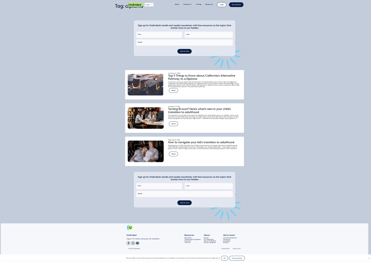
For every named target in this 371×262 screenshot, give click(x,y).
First (139, 34)
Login (222, 5)
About (177, 4)
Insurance (188, 241)
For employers (209, 239)
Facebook (226, 239)
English (148, 4)
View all (187, 242)
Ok (224, 258)
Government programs (193, 239)
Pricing (198, 4)
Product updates (210, 242)
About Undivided (210, 241)
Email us (226, 242)
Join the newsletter (230, 238)
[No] (369, 258)
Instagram (226, 241)
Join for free (184, 51)
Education (188, 238)
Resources (209, 4)
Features (186, 4)
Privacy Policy (226, 248)
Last (187, 34)
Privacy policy (237, 258)
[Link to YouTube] (137, 243)
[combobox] (149, 5)
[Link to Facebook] (128, 243)
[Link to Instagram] (133, 243)
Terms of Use (237, 248)
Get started (236, 5)
